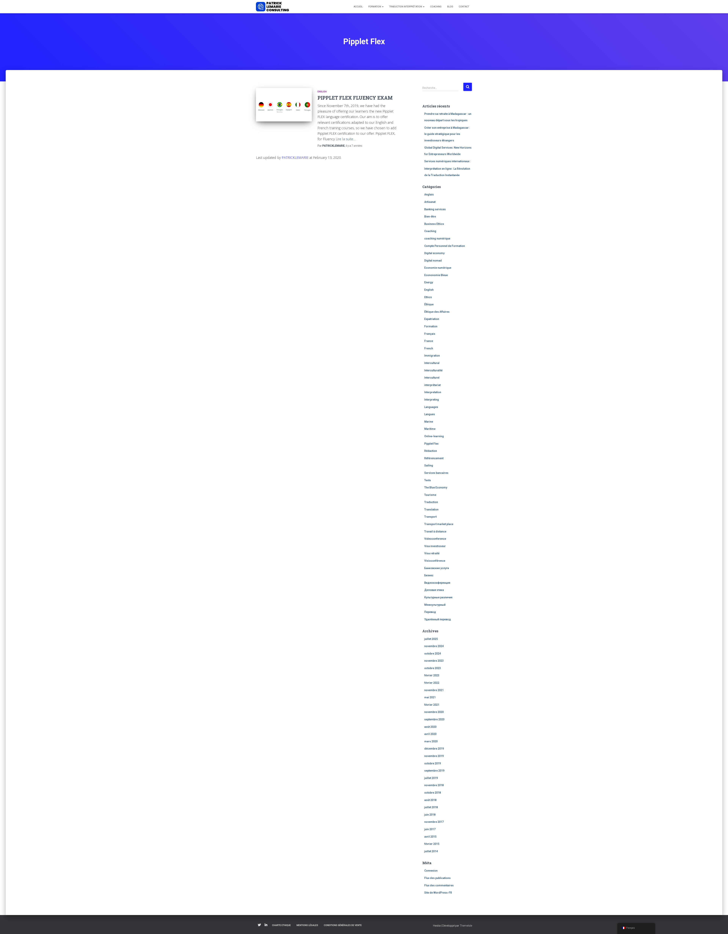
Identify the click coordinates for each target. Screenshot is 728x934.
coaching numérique (437, 238)
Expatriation (431, 319)
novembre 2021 (434, 690)
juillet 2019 (431, 778)
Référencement (433, 458)
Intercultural (431, 363)
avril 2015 (430, 836)
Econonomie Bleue (436, 275)
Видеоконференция (437, 582)
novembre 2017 (434, 821)
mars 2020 (431, 741)
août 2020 (430, 726)
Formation (375, 6)
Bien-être (430, 216)
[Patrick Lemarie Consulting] (272, 6)
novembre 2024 (434, 646)
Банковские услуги (436, 568)
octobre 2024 (432, 653)
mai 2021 (430, 697)
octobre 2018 (432, 792)
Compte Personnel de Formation (444, 245)
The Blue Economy (435, 487)
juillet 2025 (431, 638)
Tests (427, 480)
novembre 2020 (434, 711)
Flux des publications (437, 878)
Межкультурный (435, 604)
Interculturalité (433, 370)
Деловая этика (434, 589)
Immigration (432, 355)
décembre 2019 (434, 748)
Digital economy (434, 253)
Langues (429, 414)
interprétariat (432, 385)
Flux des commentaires (439, 885)
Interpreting (431, 399)
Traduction (431, 502)
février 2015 (431, 843)
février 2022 (431, 682)
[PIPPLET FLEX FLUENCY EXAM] (284, 104)
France (428, 341)
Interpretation (432, 392)
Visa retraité (431, 553)
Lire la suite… (346, 139)
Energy (428, 282)
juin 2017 (429, 829)
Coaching (436, 6)
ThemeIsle (466, 925)
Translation (431, 509)
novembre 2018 (434, 785)
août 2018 (430, 800)
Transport (430, 516)
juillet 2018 (431, 807)
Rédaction (430, 450)
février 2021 (431, 704)
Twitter (259, 925)
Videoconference (435, 538)
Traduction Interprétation (406, 6)
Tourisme (430, 494)
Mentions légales (307, 925)
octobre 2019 (432, 763)
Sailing (428, 465)
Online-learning (434, 436)
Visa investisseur (435, 546)
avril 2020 (430, 734)
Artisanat (429, 201)
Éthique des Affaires (437, 311)
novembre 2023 (434, 660)
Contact (464, 6)
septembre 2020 (434, 719)
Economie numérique (437, 267)
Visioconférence (434, 560)
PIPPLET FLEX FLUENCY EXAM (355, 98)
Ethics (428, 297)
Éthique (429, 304)
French (428, 348)
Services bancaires (436, 472)
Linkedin (266, 925)
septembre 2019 (434, 770)
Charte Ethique (281, 925)
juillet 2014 (431, 851)
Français (429, 333)
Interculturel (431, 377)
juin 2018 (429, 814)
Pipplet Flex (431, 443)
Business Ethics (434, 223)
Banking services (435, 209)
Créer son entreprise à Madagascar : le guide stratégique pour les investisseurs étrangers (447, 134)
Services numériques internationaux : (447, 161)
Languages (431, 407)
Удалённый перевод (437, 619)
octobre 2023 (432, 668)
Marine (428, 421)
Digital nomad (433, 260)
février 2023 (431, 675)
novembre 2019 (434, 756)
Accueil (358, 6)
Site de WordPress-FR (438, 892)
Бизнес (428, 575)
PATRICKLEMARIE (295, 157)
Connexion (431, 870)
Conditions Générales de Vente (343, 925)
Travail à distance (435, 531)
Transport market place (438, 524)
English (322, 91)
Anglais (429, 194)
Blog (450, 6)
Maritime (429, 428)
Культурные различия (438, 597)
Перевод (430, 611)
